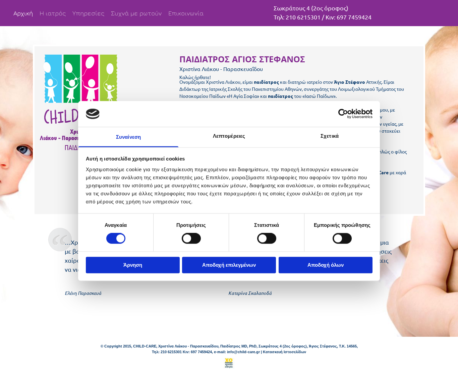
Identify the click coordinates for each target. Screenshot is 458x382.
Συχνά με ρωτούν (136, 13)
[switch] (191, 238)
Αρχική (23, 13)
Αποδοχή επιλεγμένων (229, 265)
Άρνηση (132, 265)
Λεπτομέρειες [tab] (229, 136)
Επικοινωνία (186, 13)
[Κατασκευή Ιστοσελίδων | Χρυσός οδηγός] (229, 363)
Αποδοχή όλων (325, 265)
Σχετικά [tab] (330, 136)
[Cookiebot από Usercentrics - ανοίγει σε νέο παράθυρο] (343, 114)
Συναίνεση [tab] (128, 137)
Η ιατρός (53, 13)
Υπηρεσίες (88, 13)
